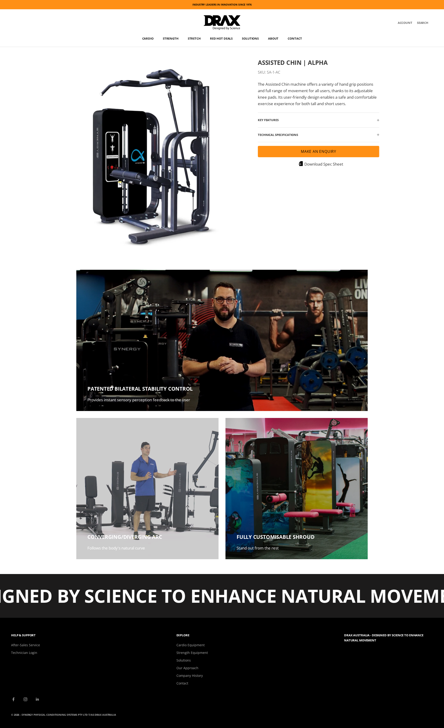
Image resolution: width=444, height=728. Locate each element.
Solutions (250, 38)
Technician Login (24, 652)
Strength (171, 38)
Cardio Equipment (190, 645)
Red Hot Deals (221, 38)
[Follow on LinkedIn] (37, 699)
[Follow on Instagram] (25, 699)
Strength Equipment (192, 652)
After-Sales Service (25, 645)
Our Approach (187, 668)
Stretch (194, 38)
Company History (189, 675)
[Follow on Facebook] (13, 699)
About (273, 38)
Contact (295, 38)
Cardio (148, 38)
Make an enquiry (318, 151)
